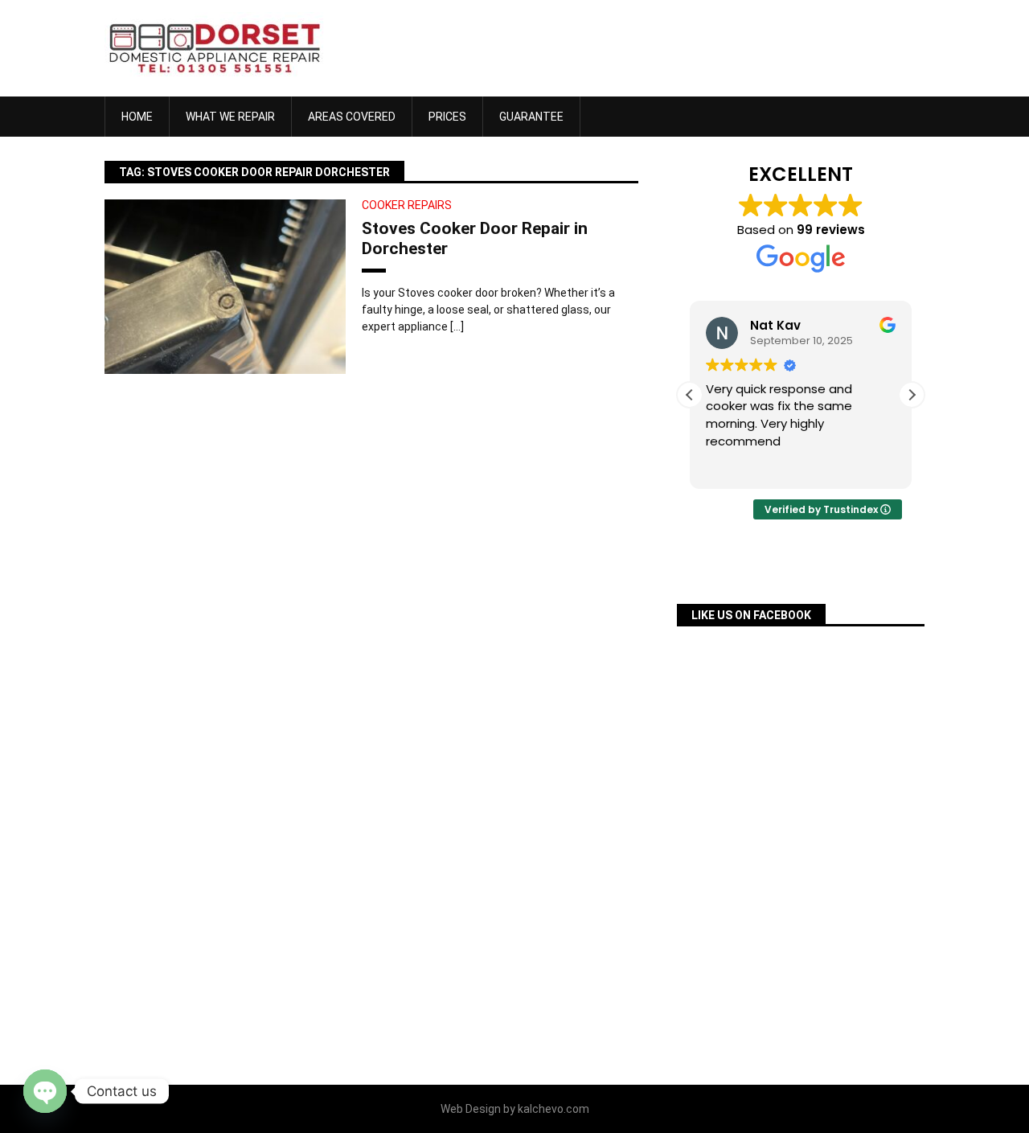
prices (447, 116)
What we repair (230, 116)
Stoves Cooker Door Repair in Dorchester (475, 238)
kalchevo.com (553, 1108)
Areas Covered (352, 116)
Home (137, 116)
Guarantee (531, 116)
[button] (912, 395)
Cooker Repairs (407, 205)
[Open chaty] (45, 1091)
